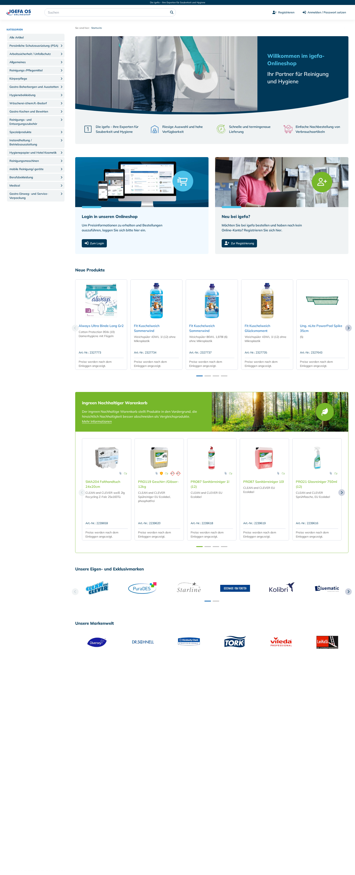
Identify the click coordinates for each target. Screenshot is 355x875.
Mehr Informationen (97, 421)
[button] (36, 37)
